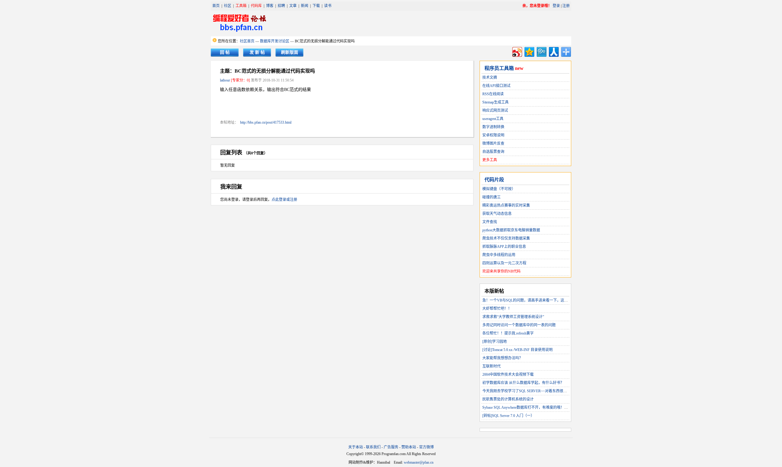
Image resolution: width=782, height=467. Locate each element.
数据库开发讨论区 (274, 41)
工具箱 (241, 6)
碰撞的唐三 (491, 197)
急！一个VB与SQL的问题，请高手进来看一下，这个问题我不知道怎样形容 (543, 300)
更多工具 (489, 160)
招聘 (281, 6)
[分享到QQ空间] (529, 51)
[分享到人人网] (553, 51)
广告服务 (391, 447)
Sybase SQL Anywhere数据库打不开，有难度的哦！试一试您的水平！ (538, 407)
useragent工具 (492, 119)
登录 (556, 6)
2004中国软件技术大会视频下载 (508, 374)
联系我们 (373, 447)
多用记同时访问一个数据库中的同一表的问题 (519, 325)
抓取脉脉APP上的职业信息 (504, 246)
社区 (227, 6)
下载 (316, 6)
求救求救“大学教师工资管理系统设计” (513, 317)
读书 (327, 6)
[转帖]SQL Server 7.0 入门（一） (508, 416)
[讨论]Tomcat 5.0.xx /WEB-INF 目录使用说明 (517, 350)
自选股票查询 (493, 152)
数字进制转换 (493, 127)
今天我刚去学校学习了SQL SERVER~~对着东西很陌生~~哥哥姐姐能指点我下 (545, 391)
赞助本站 (408, 447)
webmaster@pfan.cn (418, 462)
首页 (216, 6)
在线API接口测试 (496, 86)
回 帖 (225, 52)
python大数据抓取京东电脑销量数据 (511, 230)
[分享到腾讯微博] (541, 51)
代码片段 (494, 179)
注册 (566, 6)
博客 (269, 6)
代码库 (256, 6)
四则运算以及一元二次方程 (504, 263)
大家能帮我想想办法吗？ (502, 358)
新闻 (304, 6)
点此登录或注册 (284, 199)
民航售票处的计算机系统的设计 (508, 399)
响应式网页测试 (495, 110)
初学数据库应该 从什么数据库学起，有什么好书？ (523, 383)
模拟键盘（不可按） (498, 189)
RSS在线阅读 (493, 94)
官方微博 (426, 447)
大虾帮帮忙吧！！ (497, 308)
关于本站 (355, 447)
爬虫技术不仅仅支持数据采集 (506, 238)
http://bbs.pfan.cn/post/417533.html (265, 122)
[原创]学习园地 (494, 341)
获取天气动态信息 (497, 214)
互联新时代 (491, 366)
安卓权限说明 (493, 135)
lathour (225, 80)
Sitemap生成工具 (495, 102)
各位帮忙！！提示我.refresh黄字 (508, 333)
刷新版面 (289, 52)
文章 (293, 6)
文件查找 (489, 222)
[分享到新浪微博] (516, 51)
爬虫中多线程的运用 (498, 255)
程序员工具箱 (499, 68)
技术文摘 (489, 77)
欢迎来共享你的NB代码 (501, 271)
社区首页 (247, 41)
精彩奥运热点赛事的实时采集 (506, 205)
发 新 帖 (257, 52)
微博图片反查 (493, 143)
